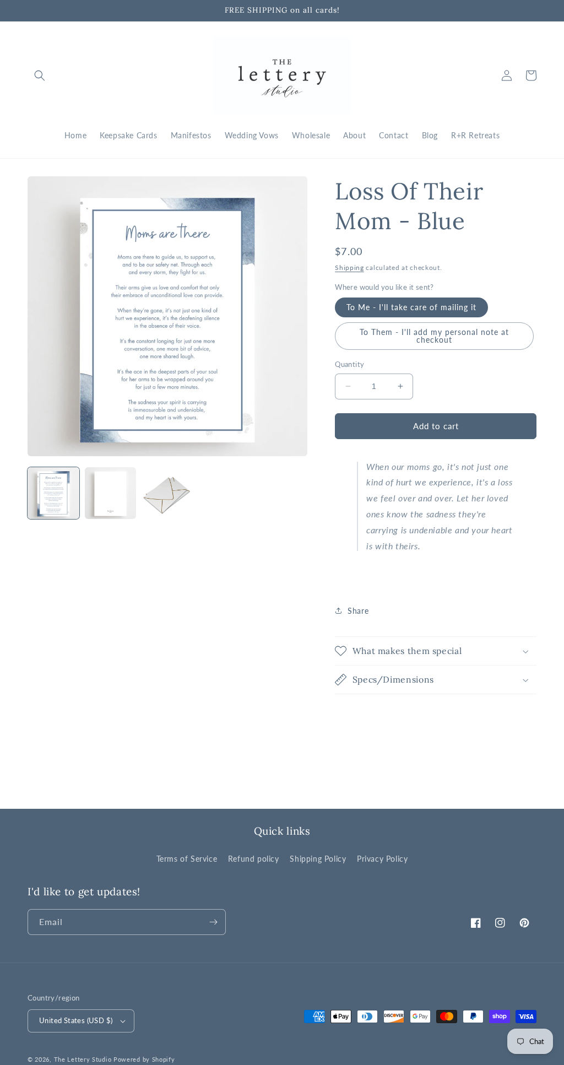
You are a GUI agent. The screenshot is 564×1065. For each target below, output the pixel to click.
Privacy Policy (382, 858)
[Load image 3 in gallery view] (167, 493)
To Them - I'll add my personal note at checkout (434, 335)
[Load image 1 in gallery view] (53, 493)
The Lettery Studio (83, 1059)
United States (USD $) (75, 1020)
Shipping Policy (318, 858)
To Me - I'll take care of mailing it (411, 307)
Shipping (349, 267)
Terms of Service (187, 858)
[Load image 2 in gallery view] (111, 493)
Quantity (349, 364)
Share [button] (358, 610)
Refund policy (253, 858)
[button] (40, 75)
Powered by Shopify (144, 1059)
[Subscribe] (213, 922)
